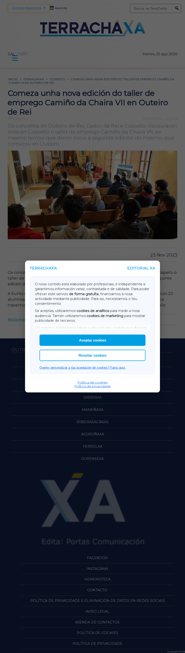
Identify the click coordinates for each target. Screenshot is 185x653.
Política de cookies (92, 382)
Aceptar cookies (92, 340)
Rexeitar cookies (92, 355)
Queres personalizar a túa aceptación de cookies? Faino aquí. (83, 367)
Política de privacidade (92, 386)
